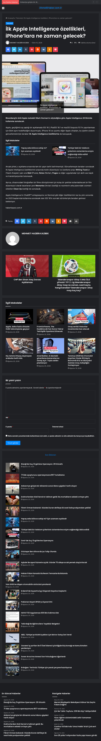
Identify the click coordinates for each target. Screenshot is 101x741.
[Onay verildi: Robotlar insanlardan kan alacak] (81, 316)
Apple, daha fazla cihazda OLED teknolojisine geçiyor (18, 327)
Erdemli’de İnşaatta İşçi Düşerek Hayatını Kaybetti (43, 591)
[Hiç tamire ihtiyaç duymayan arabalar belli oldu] (19, 346)
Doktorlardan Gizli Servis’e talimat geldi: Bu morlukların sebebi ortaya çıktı (55, 497)
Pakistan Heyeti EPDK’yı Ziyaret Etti (36, 602)
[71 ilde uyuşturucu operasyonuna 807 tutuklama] (12, 478)
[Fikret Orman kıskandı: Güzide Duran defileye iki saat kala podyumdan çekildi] (12, 511)
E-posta (9, 427)
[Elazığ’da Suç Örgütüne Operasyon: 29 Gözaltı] (12, 467)
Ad (7, 417)
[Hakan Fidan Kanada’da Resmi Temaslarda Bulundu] (12, 576)
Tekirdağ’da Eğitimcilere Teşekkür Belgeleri (40, 624)
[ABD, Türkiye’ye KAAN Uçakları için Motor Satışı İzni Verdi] (12, 638)
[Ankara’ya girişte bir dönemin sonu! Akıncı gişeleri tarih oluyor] (12, 489)
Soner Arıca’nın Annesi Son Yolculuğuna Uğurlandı (43, 656)
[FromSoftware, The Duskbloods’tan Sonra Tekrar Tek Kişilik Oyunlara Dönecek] (50, 316)
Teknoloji (19, 18)
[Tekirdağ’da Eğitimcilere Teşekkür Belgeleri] (12, 627)
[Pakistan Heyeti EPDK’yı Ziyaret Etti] (12, 605)
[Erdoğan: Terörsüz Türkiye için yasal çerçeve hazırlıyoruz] (12, 671)
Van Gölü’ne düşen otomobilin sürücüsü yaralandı (28, 584)
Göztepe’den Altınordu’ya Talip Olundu (38, 551)
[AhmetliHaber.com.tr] (50, 7)
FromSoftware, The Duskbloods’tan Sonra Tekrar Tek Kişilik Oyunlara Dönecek (50, 329)
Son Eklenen (50, 455)
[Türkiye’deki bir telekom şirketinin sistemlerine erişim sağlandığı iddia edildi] (59, 151)
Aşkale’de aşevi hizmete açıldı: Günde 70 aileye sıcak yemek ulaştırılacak (54, 562)
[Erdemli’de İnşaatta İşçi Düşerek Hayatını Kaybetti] (12, 594)
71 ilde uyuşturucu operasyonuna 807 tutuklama (43, 475)
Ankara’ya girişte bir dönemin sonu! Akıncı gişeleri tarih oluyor (43, 2)
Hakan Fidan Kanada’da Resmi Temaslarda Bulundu (44, 573)
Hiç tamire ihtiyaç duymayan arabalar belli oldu (19, 357)
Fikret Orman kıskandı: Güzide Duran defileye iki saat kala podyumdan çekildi (56, 508)
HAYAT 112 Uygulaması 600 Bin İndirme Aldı (40, 613)
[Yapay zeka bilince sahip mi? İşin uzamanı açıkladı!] (12, 151)
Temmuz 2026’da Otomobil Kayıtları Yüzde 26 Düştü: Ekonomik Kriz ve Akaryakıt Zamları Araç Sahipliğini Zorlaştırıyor (80, 360)
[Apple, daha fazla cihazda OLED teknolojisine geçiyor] (19, 316)
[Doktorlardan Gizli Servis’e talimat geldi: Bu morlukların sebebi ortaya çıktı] (12, 500)
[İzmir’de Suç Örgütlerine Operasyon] (12, 544)
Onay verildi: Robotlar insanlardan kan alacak (78, 327)
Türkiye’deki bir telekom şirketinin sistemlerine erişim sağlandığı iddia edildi (81, 151)
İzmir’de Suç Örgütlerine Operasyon (37, 540)
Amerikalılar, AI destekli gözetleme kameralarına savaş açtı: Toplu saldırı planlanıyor (48, 359)
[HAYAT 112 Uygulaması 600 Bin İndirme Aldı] (12, 616)
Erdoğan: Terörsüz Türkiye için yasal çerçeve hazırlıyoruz (46, 667)
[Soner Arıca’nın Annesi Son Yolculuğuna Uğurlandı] (12, 660)
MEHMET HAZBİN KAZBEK (19, 43)
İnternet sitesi (57, 427)
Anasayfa (11, 18)
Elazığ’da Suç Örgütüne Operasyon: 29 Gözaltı (42, 464)
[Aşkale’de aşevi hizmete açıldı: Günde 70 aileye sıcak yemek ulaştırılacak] (12, 565)
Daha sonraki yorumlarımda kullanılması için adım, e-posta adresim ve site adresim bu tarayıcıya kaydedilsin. (51, 436)
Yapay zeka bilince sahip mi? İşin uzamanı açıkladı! (44, 518)
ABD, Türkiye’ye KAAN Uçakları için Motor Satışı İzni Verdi (46, 634)
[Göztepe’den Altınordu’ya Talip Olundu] (12, 554)
